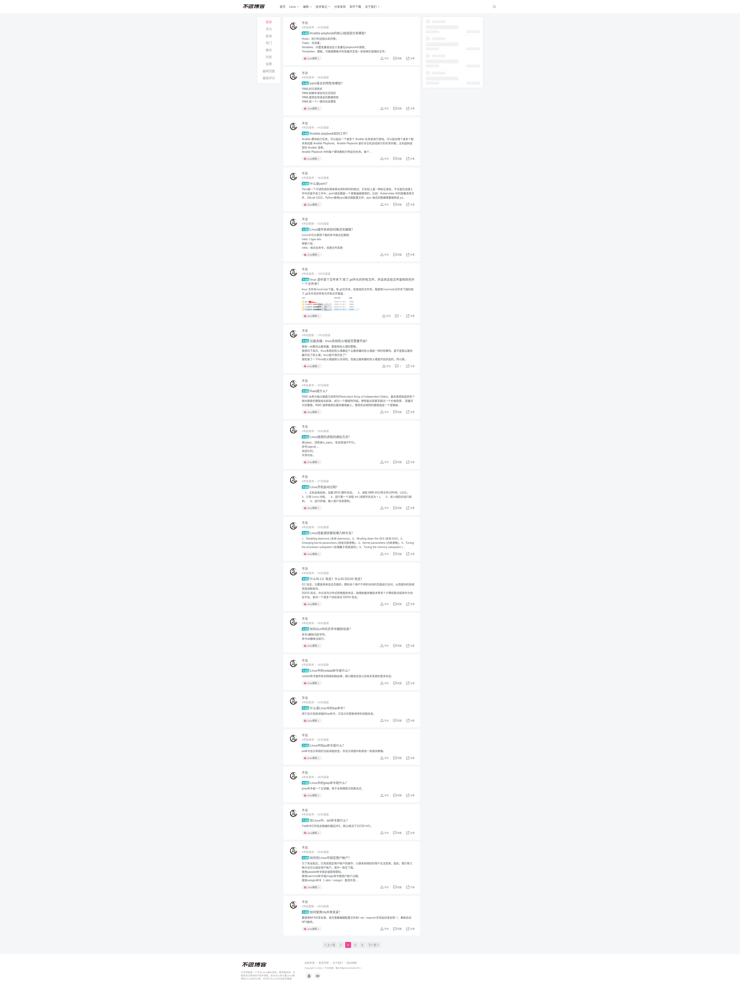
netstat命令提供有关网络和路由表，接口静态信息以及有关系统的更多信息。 (348, 676)
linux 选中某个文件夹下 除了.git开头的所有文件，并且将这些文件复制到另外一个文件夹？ (358, 281)
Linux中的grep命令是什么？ (326, 783)
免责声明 (324, 962)
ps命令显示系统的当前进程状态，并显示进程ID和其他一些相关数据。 (344, 751)
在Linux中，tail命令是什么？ (327, 820)
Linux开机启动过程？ (322, 487)
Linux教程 (312, 58)
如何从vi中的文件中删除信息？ (328, 629)
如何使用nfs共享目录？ (323, 912)
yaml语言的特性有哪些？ (324, 83)
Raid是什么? (316, 391)
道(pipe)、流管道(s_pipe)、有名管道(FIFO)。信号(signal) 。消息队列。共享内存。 (329, 448)
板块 (269, 36)
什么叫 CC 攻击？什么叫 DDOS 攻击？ (334, 579)
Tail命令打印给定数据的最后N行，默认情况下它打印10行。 (337, 826)
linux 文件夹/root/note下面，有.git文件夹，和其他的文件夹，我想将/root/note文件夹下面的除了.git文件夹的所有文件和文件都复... (358, 291)
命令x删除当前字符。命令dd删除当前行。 (314, 636)
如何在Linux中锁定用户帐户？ (328, 858)
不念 (305, 23)
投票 (269, 64)
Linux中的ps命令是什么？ (325, 745)
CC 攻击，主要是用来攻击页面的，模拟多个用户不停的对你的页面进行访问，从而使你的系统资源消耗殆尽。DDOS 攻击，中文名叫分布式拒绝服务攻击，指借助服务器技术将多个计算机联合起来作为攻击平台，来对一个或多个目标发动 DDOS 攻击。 (358, 590)
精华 (269, 50)
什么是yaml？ (317, 183)
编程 (306, 6)
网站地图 (352, 962)
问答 (269, 57)
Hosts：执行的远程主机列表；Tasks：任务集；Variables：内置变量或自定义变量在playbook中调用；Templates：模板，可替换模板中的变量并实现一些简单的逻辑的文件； (344, 45)
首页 (282, 6)
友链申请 (309, 962)
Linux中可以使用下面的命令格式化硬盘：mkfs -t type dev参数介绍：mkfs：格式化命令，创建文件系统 (327, 241)
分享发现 (340, 6)
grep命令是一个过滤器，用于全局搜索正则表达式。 (333, 788)
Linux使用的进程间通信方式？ (328, 437)
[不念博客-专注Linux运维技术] (254, 964)
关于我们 (338, 962)
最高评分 (269, 78)
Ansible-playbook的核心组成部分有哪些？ (336, 33)
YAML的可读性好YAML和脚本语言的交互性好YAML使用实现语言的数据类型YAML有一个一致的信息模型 (320, 95)
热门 (269, 43)
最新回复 (269, 71)
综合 (269, 22)
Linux (292, 6)
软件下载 (355, 6)
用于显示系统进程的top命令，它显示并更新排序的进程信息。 (339, 713)
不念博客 (329, 967)
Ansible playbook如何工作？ (327, 133)
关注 (269, 29)
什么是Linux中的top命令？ (325, 708)
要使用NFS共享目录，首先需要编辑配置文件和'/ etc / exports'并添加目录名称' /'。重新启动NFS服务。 (356, 920)
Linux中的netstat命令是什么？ (328, 670)
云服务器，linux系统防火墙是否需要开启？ (337, 341)
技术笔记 (321, 6)
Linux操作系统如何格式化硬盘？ (329, 229)
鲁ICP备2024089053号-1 (349, 967)
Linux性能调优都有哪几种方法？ (329, 533)
